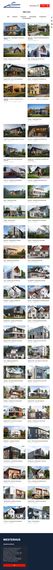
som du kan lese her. (13, 560)
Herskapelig (32, 16)
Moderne (14, 16)
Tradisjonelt (42, 16)
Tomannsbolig (26, 18)
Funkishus (23, 16)
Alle (8, 16)
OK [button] (14, 565)
